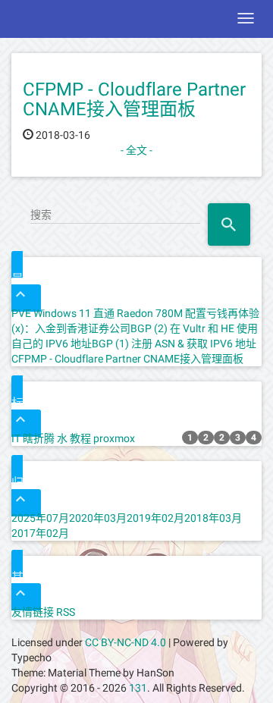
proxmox (114, 438)
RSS (65, 612)
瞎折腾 (39, 438)
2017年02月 (40, 533)
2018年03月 (213, 518)
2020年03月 (98, 518)
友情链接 (32, 612)
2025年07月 (40, 518)
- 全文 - (136, 150)
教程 (80, 438)
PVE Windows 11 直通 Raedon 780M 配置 (108, 313)
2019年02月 (155, 518)
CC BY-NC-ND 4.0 (125, 642)
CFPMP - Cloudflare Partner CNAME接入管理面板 (134, 99)
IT (15, 438)
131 (138, 688)
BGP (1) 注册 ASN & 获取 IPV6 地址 (174, 343)
